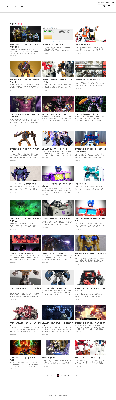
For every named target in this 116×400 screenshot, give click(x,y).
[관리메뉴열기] (113, 3)
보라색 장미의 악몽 (15, 6)
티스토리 (58, 392)
